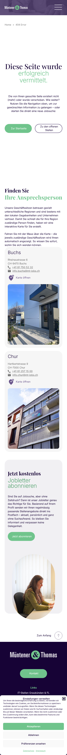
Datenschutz (28, 751)
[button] (63, 698)
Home (8, 24)
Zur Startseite (18, 128)
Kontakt (33, 673)
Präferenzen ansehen (33, 743)
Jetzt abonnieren (22, 536)
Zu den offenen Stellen (49, 128)
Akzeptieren (33, 726)
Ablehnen (33, 735)
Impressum (41, 751)
